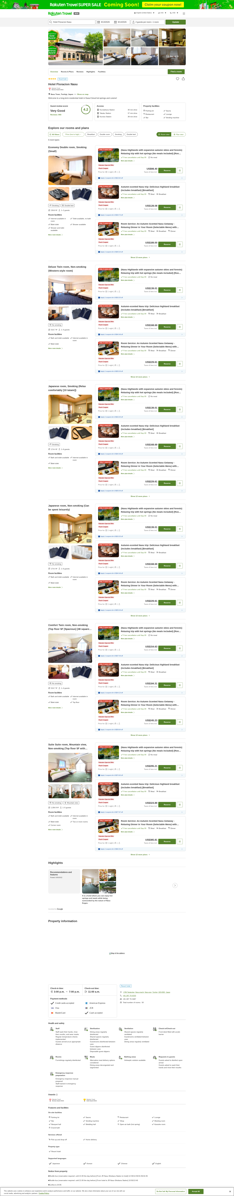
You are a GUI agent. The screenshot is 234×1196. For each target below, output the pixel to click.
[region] (117, 1191)
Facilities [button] (102, 72)
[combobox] (71, 22)
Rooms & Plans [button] (67, 72)
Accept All (196, 1191)
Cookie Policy (44, 1193)
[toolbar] (113, 22)
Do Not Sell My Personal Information (171, 1191)
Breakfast (91, 134)
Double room (105, 134)
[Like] (177, 78)
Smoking (118, 134)
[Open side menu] (184, 13)
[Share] (183, 78)
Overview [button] (54, 72)
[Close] (230, 1191)
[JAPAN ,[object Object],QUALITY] (56, 89)
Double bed (131, 134)
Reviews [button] (80, 72)
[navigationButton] (129, 1011)
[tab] (163, 134)
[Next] (175, 1046)
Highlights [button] (90, 72)
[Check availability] (180, 170)
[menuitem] (144, 12)
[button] (60, 13)
